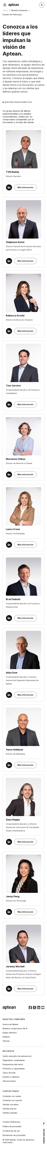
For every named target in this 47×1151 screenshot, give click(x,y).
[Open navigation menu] (4, 5)
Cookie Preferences (11, 1122)
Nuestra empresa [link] (19, 10)
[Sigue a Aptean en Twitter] (34, 1007)
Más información (25, 187)
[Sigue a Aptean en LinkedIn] (38, 1007)
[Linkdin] (9, 187)
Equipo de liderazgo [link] (12, 14)
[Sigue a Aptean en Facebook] (30, 1007)
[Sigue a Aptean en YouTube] (42, 1007)
